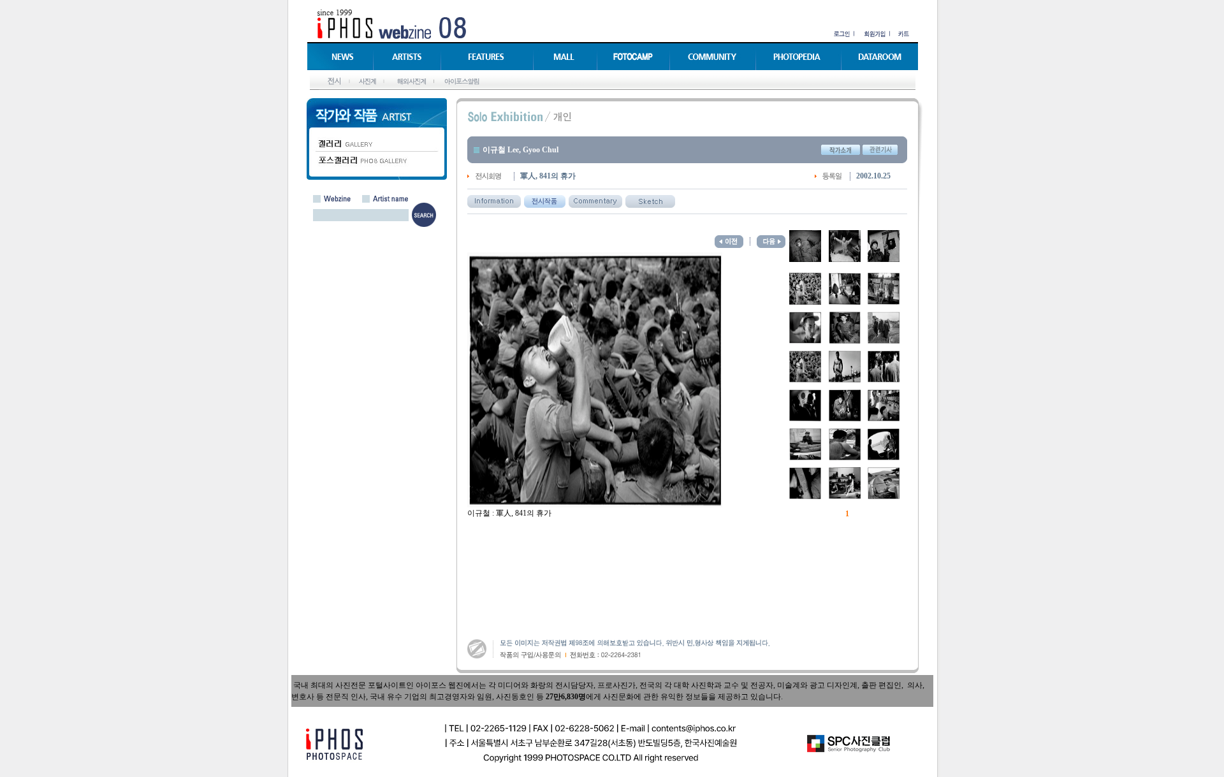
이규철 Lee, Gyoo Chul (520, 149)
